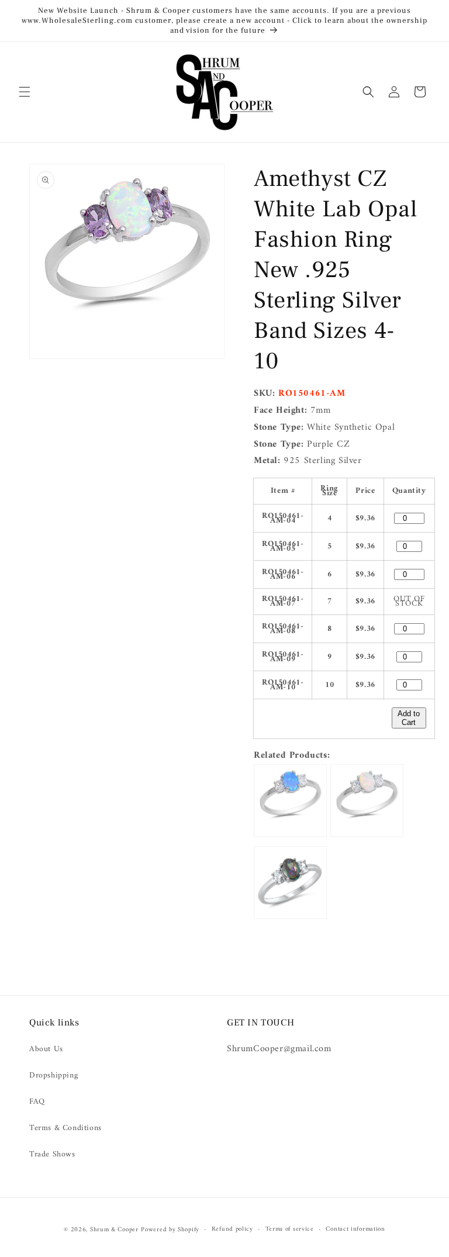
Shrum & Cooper (114, 1229)
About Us (46, 1049)
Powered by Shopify (170, 1229)
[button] (24, 92)
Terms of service (289, 1229)
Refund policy (232, 1229)
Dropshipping (53, 1075)
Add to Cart (409, 718)
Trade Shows (52, 1154)
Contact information (355, 1229)
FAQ (37, 1101)
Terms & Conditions (65, 1128)
